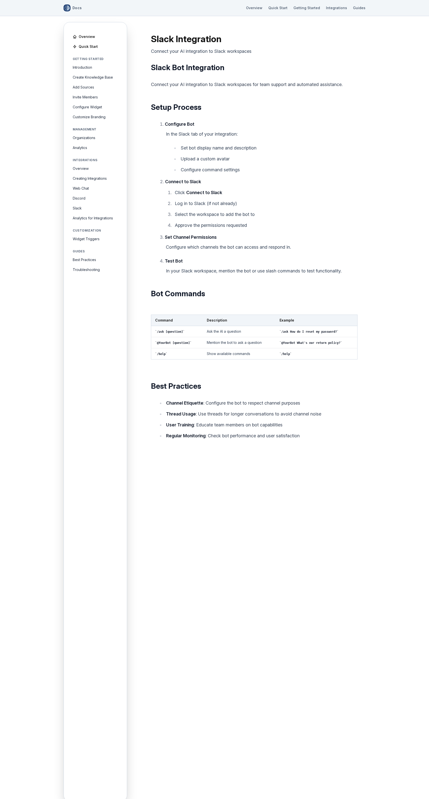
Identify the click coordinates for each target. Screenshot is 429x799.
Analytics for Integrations (93, 218)
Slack (77, 208)
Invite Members (85, 97)
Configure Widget (87, 107)
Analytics (80, 148)
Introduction (82, 67)
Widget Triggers (86, 239)
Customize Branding (89, 117)
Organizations (84, 138)
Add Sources (83, 87)
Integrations (336, 8)
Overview (254, 8)
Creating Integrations (90, 178)
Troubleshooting (86, 269)
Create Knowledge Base (93, 77)
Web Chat (81, 188)
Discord (79, 198)
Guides (359, 8)
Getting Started (306, 8)
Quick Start (277, 8)
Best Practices (84, 260)
